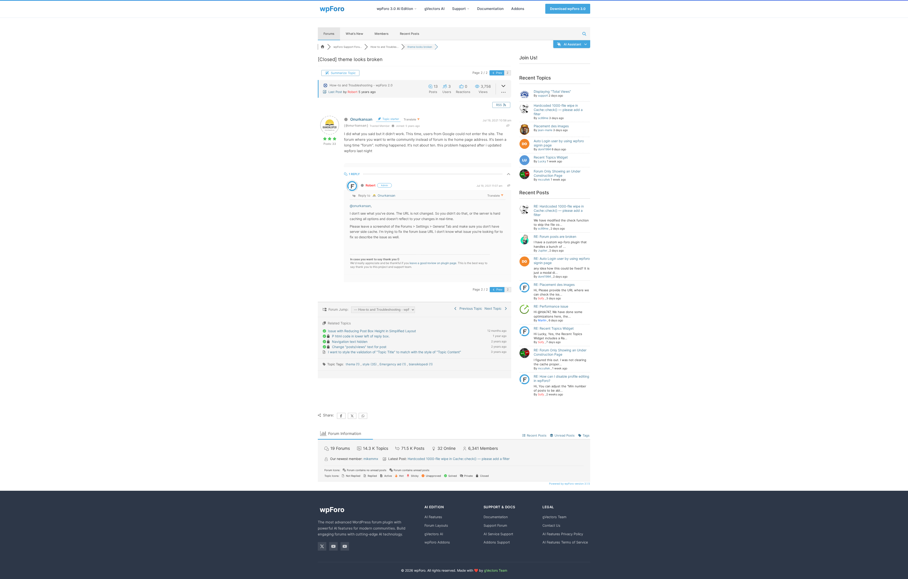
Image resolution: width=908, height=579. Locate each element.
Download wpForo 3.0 (567, 9)
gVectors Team (554, 517)
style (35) (370, 364)
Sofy (541, 298)
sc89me (543, 118)
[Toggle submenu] (415, 8)
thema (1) (353, 364)
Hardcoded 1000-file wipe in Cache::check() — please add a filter (558, 109)
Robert (353, 92)
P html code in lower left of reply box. (361, 336)
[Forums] (322, 47)
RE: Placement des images (554, 285)
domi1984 (544, 149)
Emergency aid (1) (393, 364)
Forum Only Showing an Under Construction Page (557, 173)
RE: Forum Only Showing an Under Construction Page (560, 352)
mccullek (544, 179)
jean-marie (545, 130)
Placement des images (551, 126)
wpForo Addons (437, 542)
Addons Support (497, 542)
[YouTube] (333, 546)
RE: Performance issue (551, 306)
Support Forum (495, 525)
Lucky (542, 161)
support (543, 95)
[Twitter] (322, 546)
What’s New (354, 33)
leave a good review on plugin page (433, 263)
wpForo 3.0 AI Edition (395, 8)
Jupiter (542, 250)
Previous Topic (470, 308)
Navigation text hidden (349, 342)
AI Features (433, 517)
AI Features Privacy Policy (562, 534)
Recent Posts (409, 33)
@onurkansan (360, 206)
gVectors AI (434, 8)
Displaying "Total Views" (552, 91)
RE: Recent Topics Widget (554, 328)
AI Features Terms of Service (565, 542)
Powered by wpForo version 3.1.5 (569, 483)
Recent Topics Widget (551, 157)
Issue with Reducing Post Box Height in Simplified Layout (372, 331)
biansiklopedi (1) (421, 364)
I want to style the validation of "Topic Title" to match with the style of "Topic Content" (394, 352)
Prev (498, 73)
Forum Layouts (436, 525)
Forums (328, 33)
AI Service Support (498, 534)
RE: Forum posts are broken (555, 236)
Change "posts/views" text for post (359, 347)
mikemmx (370, 459)
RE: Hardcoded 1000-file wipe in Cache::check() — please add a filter (559, 210)
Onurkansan (361, 119)
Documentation (490, 8)
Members (382, 33)
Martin (542, 320)
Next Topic (494, 308)
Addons (517, 8)
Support (459, 8)
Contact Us (551, 525)
